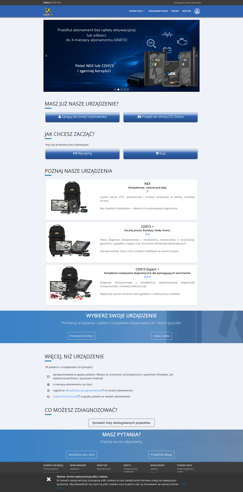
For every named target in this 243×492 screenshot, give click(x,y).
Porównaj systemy (50, 469)
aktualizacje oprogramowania (83, 390)
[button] (121, 56)
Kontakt (175, 11)
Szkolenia (154, 469)
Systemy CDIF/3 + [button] (136, 11)
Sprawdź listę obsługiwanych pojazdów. (121, 422)
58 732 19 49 (55, 3)
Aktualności (74, 469)
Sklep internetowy (104, 469)
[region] (121, 56)
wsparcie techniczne (65, 396)
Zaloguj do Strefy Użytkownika (188, 3)
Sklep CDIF (186, 11)
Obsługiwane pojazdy (158, 11)
